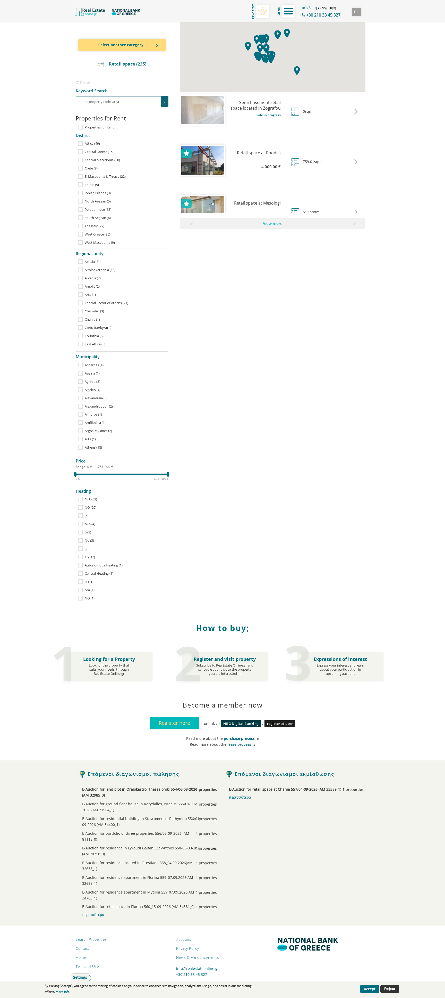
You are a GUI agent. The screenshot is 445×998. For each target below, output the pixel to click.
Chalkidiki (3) (94, 311)
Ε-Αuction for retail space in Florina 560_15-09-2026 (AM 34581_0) (142, 906)
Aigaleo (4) (92, 389)
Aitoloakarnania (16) (100, 269)
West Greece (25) (97, 234)
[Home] (107, 11)
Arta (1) (90, 294)
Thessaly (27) (94, 226)
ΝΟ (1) (90, 598)
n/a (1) (90, 590)
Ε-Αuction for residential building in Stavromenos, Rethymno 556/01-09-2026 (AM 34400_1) (142, 821)
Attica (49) (92, 143)
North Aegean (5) (98, 201)
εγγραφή (328, 7)
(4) (87, 515)
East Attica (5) (95, 344)
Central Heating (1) (99, 573)
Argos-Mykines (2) (98, 430)
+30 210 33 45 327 (322, 15)
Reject (389, 989)
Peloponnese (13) (98, 209)
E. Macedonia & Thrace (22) (105, 176)
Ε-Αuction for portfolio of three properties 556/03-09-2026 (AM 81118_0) (142, 836)
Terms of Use (87, 966)
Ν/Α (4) (90, 524)
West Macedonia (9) (100, 242)
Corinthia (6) (94, 336)
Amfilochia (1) (95, 422)
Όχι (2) (90, 557)
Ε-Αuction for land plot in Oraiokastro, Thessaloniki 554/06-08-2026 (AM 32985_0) (142, 792)
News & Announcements (197, 957)
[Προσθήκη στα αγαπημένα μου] (186, 153)
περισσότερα (93, 914)
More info (63, 991)
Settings (80, 977)
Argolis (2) (92, 286)
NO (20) (90, 507)
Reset (84, 82)
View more (273, 223)
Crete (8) (91, 168)
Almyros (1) (93, 414)
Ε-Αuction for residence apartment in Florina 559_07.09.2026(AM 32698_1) (142, 880)
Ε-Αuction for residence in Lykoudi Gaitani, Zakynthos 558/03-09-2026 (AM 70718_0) (142, 851)
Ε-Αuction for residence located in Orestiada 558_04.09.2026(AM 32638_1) (142, 866)
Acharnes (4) (94, 365)
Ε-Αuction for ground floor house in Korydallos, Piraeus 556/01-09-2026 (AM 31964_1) (142, 807)
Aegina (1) (92, 373)
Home (81, 957)
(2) (87, 548)
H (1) (88, 581)
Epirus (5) (92, 184)
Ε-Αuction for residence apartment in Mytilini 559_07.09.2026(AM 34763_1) (142, 895)
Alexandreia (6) (96, 398)
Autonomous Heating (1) (104, 565)
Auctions (183, 939)
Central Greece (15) (99, 151)
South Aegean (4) (98, 217)
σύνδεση (309, 7)
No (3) (89, 540)
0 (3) (88, 532)
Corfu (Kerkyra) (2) (99, 327)
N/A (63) (91, 499)
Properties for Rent (99, 127)
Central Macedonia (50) (102, 160)
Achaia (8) (92, 261)
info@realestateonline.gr (197, 968)
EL (356, 12)
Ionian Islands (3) (98, 193)
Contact (82, 948)
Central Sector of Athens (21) (106, 303)
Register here (174, 722)
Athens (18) (93, 447)
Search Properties (91, 939)
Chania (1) (92, 319)
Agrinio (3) (92, 381)
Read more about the (220, 738)
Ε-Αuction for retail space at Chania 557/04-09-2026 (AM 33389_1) (289, 789)
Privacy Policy (187, 948)
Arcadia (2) (93, 278)
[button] (297, 70)
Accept (369, 989)
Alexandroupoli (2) (99, 406)
